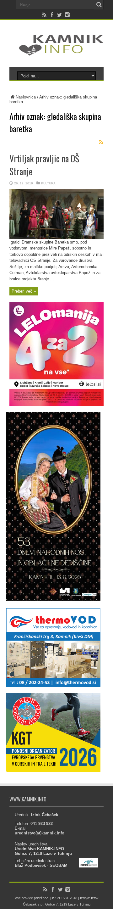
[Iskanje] (99, 4)
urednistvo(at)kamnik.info (39, 833)
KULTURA (48, 183)
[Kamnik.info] (56, 51)
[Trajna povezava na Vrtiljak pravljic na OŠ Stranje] (56, 237)
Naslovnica (26, 97)
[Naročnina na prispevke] (101, 142)
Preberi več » (24, 291)
